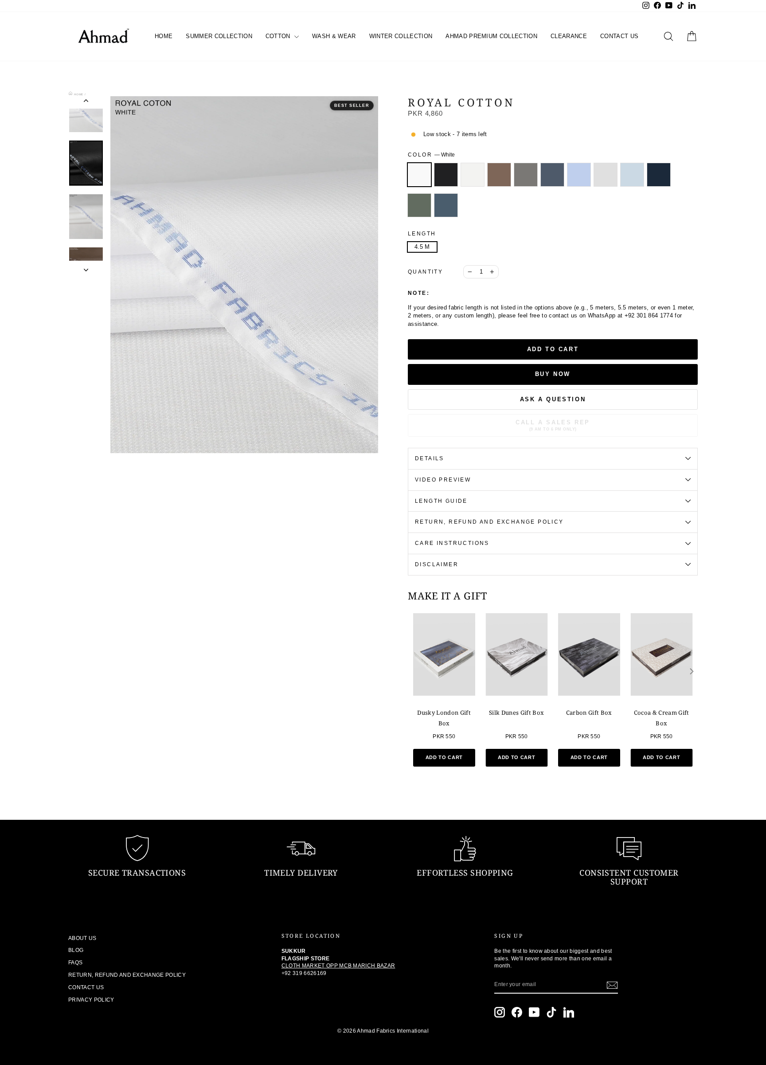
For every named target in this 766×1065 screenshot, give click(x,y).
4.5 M (422, 246)
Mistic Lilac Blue (578, 174)
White (419, 174)
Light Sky (632, 174)
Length (422, 234)
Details (429, 458)
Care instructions (452, 543)
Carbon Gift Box (589, 713)
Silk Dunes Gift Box (516, 713)
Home (163, 36)
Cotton (279, 36)
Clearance (569, 36)
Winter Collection (401, 36)
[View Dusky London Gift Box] (444, 654)
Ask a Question (553, 399)
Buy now (553, 374)
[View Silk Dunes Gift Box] (517, 654)
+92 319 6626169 (304, 973)
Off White (472, 174)
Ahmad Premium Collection (491, 36)
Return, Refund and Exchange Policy (489, 522)
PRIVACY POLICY (91, 1000)
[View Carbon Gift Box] (589, 654)
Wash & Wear (334, 36)
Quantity (425, 272)
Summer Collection (219, 36)
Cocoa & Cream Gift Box (661, 718)
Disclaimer (436, 564)
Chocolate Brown (499, 174)
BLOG (75, 950)
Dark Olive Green (419, 205)
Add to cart (444, 757)
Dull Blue (552, 174)
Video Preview (443, 480)
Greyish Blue (445, 205)
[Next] (691, 671)
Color (431, 155)
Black (445, 174)
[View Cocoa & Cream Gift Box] (662, 654)
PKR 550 (444, 736)
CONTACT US (86, 987)
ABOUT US (82, 938)
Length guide (441, 501)
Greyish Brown (525, 174)
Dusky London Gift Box (444, 718)
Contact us (619, 36)
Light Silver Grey (605, 174)
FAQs (75, 962)
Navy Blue (658, 174)
